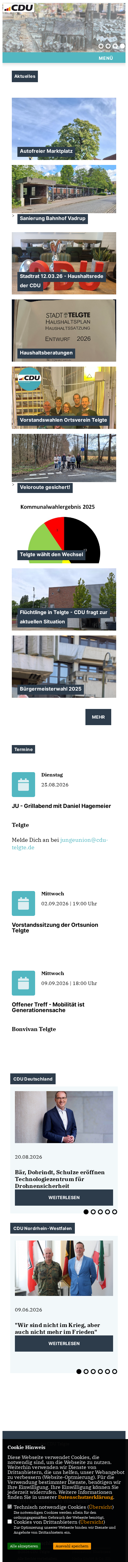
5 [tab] (114, 1211)
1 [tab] (100, 46)
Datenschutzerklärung (85, 1497)
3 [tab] (115, 46)
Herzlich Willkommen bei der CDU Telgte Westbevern (57, 40)
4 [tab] (122, 46)
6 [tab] (114, 1371)
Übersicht (100, 1507)
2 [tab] (108, 46)
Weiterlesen (64, 1197)
